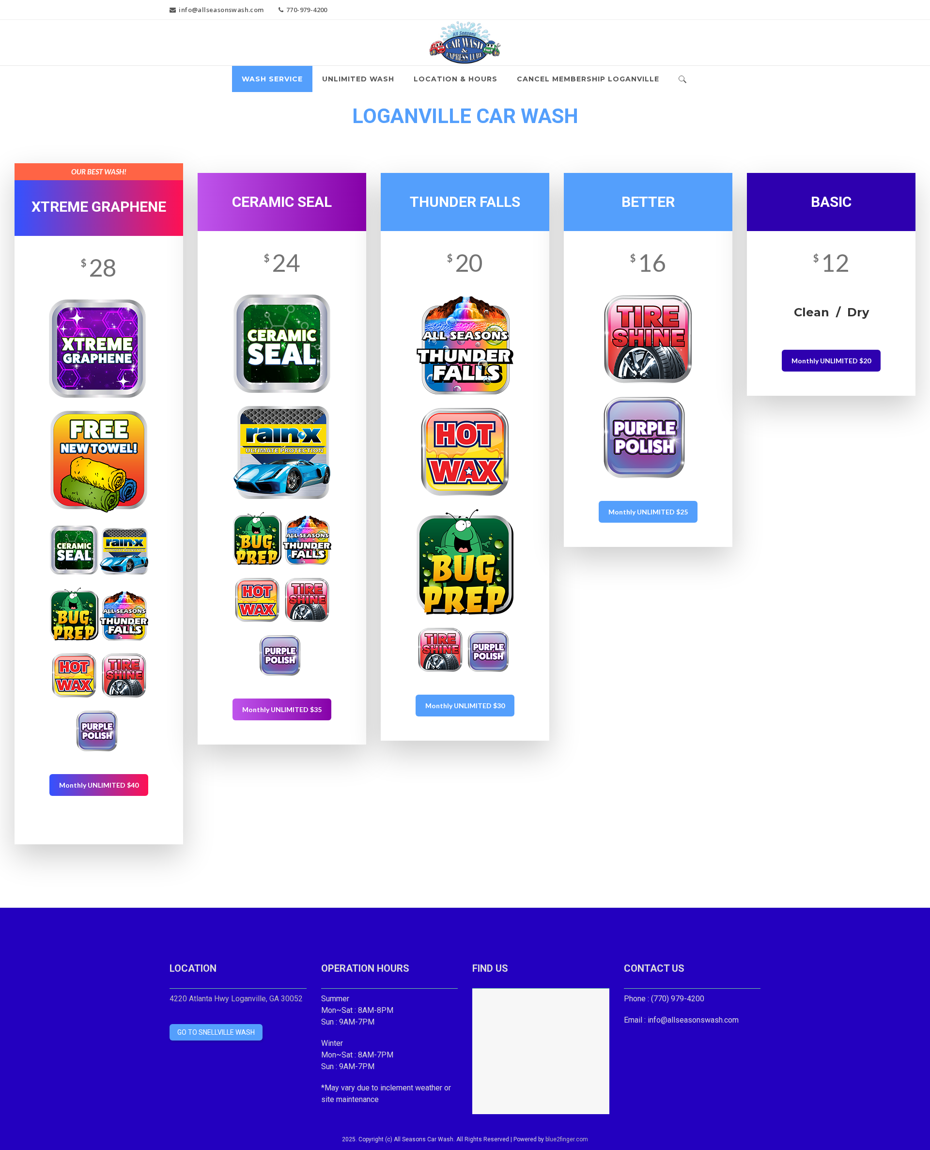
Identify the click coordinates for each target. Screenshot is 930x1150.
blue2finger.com (566, 1139)
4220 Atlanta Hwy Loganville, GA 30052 (236, 998)
